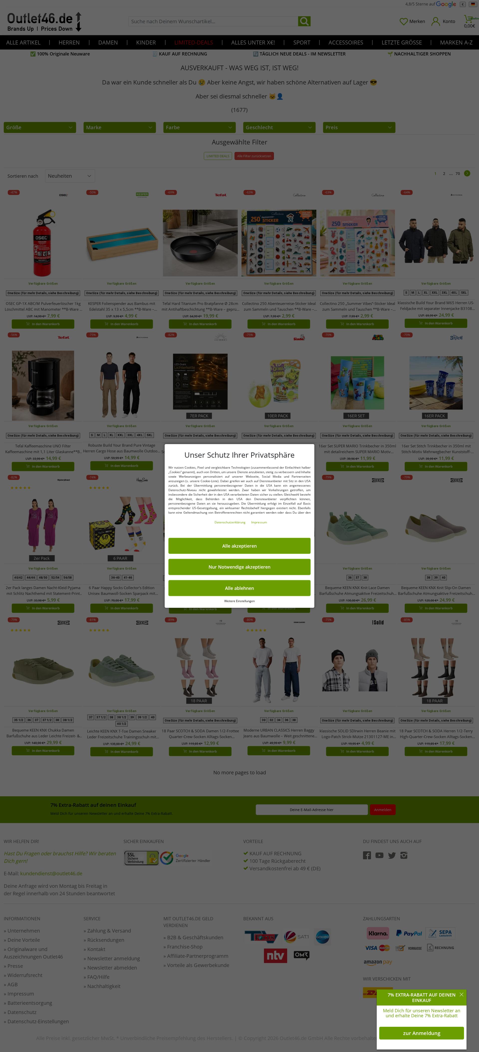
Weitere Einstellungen (239, 601)
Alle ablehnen (239, 588)
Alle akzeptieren (239, 546)
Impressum (259, 522)
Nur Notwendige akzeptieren (239, 567)
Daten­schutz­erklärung (230, 522)
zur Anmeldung (421, 1033)
